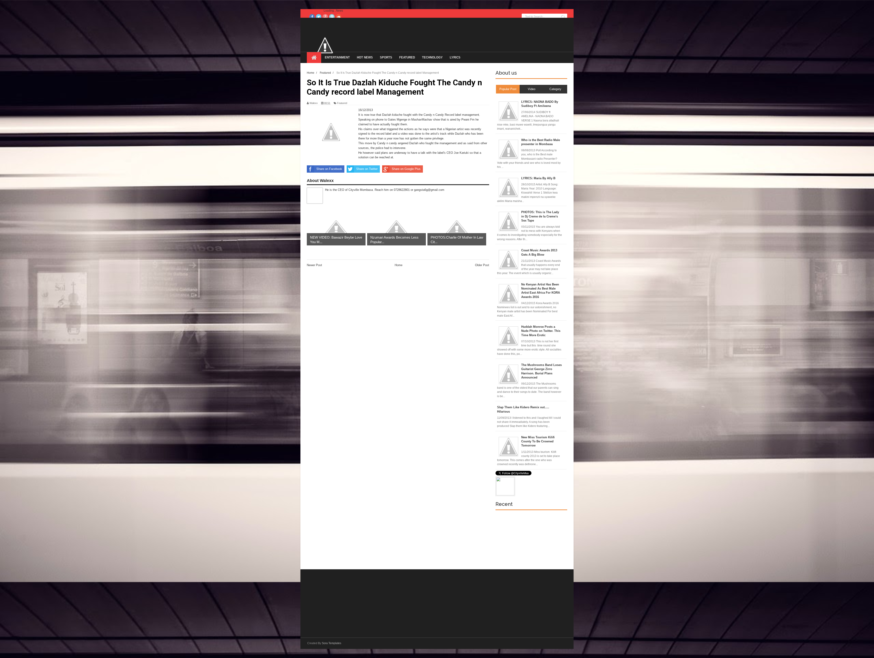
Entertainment (337, 57)
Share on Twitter (367, 169)
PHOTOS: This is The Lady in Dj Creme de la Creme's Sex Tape (540, 216)
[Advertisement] (529, 539)
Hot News (365, 57)
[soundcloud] (338, 17)
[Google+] (325, 17)
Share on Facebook (329, 169)
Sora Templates (331, 643)
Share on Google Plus (406, 169)
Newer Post (314, 265)
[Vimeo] (332, 17)
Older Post (482, 265)
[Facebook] (312, 17)
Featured (342, 103)
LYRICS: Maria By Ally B (538, 178)
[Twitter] (318, 17)
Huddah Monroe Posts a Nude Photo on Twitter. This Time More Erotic (540, 331)
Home (398, 265)
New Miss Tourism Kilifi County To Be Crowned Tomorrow (538, 441)
